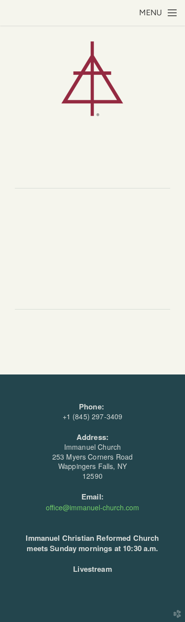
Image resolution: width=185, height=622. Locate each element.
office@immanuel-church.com (92, 507)
